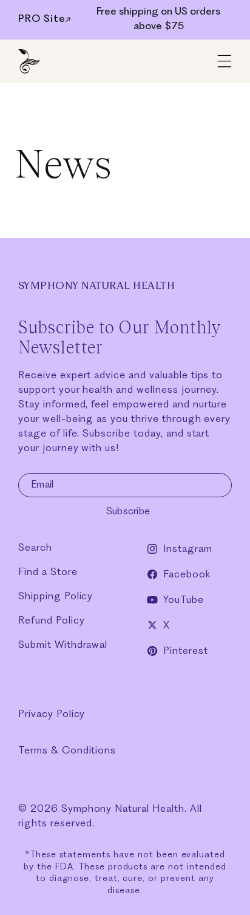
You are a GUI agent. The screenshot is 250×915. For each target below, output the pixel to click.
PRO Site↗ (45, 19)
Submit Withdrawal (62, 645)
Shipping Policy (55, 597)
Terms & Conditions (67, 751)
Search (35, 548)
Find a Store (48, 572)
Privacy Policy (51, 714)
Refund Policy (51, 621)
